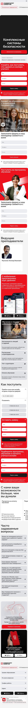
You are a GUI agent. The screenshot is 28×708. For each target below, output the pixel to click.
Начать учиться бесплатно (8, 702)
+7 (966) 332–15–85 (14, 414)
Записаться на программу (14, 51)
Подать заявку (14, 88)
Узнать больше (14, 157)
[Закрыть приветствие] (1, 697)
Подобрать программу (14, 626)
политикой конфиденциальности (19, 94)
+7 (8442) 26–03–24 (14, 410)
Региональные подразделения (9, 7)
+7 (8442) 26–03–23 (14, 405)
